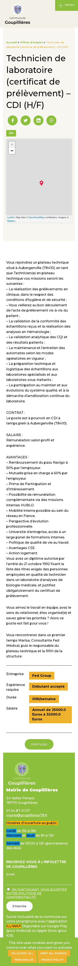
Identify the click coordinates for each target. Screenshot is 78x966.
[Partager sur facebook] (13, 120)
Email (10, 874)
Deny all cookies (54, 953)
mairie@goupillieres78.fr (26, 815)
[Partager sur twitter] (26, 120)
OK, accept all (22, 953)
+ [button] (12, 144)
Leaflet (10, 217)
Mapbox (11, 220)
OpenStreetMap (36, 217)
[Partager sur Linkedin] (38, 120)
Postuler (39, 744)
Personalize (24, 959)
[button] (51, 120)
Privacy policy (52, 959)
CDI (11, 133)
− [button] (12, 150)
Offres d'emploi (31, 42)
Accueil (11, 42)
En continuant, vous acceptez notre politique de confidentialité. (36, 893)
